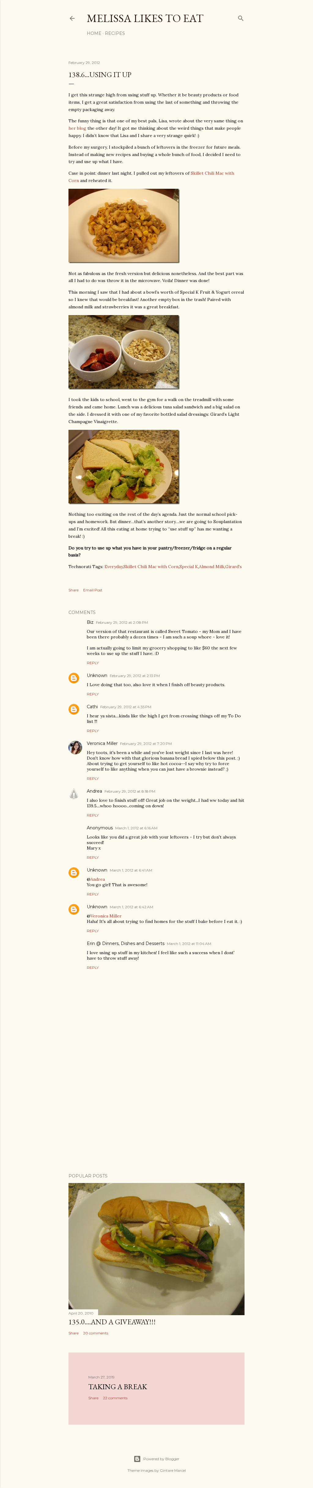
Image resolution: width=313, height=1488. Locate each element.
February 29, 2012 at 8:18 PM (130, 791)
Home (94, 33)
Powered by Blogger (161, 1458)
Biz (90, 622)
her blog (77, 128)
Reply (93, 662)
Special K (188, 566)
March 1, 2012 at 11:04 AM (189, 943)
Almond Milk (211, 566)
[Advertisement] (156, 1115)
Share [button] (73, 590)
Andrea (94, 791)
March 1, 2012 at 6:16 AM (136, 828)
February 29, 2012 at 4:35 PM (125, 707)
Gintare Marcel (173, 1470)
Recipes (115, 33)
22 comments (115, 1398)
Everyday (114, 566)
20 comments (95, 1333)
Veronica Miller (102, 743)
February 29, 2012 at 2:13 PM (135, 675)
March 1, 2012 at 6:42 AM (131, 907)
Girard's (233, 566)
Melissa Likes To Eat (145, 18)
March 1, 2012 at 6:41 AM (131, 870)
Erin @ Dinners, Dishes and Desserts (125, 943)
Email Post (92, 590)
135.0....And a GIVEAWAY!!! (112, 1321)
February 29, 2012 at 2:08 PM (122, 622)
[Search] (241, 17)
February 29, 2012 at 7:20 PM (146, 743)
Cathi (92, 706)
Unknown (97, 675)
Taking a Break (117, 1386)
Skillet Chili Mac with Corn (151, 566)
